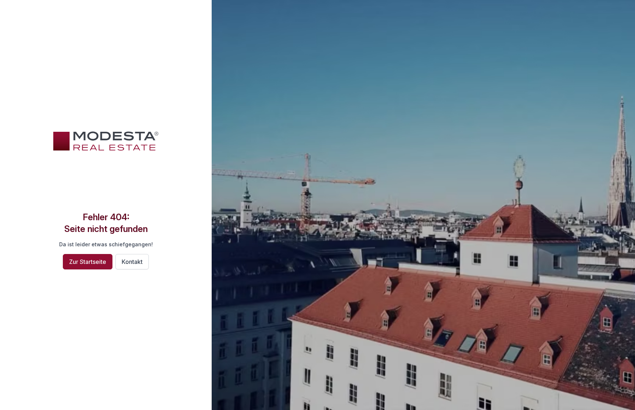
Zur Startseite (87, 261)
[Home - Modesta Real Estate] (105, 141)
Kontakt (132, 261)
